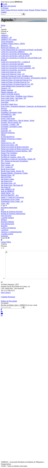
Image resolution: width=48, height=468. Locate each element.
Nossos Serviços (11, 10)
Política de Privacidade (9, 301)
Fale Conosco (6, 292)
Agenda (20, 10)
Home (3, 25)
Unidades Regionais (8, 297)
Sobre (3, 10)
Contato (3, 12)
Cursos (25, 10)
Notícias (44, 10)
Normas (31, 10)
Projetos (38, 10)
